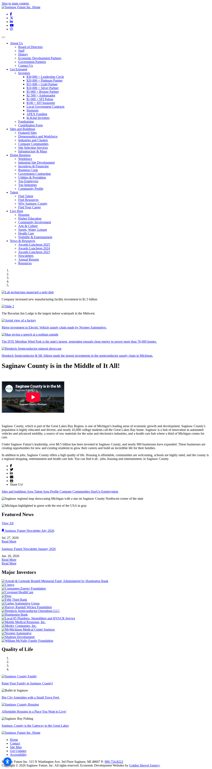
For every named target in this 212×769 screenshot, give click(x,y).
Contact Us (25, 65)
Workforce (25, 159)
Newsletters (26, 256)
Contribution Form (30, 125)
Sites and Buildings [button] (22, 129)
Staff (21, 50)
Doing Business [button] (20, 155)
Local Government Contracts (45, 106)
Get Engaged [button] (18, 69)
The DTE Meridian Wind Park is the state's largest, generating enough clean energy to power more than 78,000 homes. (79, 341)
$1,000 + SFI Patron (39, 99)
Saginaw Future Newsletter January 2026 (29, 549)
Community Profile (30, 188)
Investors (24, 73)
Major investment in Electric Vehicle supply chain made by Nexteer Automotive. (54, 327)
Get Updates (18, 751)
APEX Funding (36, 114)
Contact (15, 743)
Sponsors (32, 110)
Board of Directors (30, 47)
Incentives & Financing (33, 166)
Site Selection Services (33, 147)
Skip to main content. (15, 3)
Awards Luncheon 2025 (34, 244)
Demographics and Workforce (38, 136)
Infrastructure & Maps (32, 151)
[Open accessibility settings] (7, 761)
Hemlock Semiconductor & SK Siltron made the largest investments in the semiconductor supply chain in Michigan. (77, 355)
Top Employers (28, 181)
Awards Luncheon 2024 (34, 248)
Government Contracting (34, 173)
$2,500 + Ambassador (40, 95)
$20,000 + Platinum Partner (44, 80)
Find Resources (28, 200)
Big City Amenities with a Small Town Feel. (31, 697)
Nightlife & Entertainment (35, 237)
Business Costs (28, 170)
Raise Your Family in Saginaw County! (27, 683)
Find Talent (25, 196)
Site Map (16, 747)
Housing (23, 214)
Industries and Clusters (33, 140)
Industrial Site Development (36, 162)
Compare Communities (33, 144)
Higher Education (29, 218)
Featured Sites (27, 132)
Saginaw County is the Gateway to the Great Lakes (35, 725)
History (23, 54)
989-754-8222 (114, 761)
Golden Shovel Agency (144, 765)
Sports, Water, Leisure (32, 229)
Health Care (26, 233)
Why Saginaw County (32, 203)
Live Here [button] (16, 211)
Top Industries (27, 185)
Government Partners (32, 62)
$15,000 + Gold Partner (42, 84)
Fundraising (26, 121)
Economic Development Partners (39, 58)
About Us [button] (16, 43)
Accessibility (18, 754)
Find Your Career (29, 207)
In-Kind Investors (37, 118)
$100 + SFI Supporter (40, 103)
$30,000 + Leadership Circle (45, 77)
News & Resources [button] (22, 241)
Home (14, 739)
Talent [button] (14, 192)
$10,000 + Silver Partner (42, 88)
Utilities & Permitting (32, 177)
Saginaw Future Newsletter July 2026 (29, 530)
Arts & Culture (28, 226)
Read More (9, 541)
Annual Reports (28, 259)
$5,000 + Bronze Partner (42, 91)
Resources (25, 263)
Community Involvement (34, 222)
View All (7, 523)
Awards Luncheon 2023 (34, 252)
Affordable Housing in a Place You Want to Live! (34, 711)
